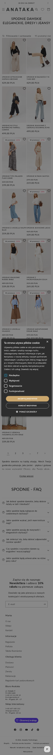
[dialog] (26, 377)
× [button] (47, 342)
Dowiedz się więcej (29, 369)
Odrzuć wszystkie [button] (27, 405)
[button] (26, 411)
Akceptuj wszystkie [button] (27, 398)
